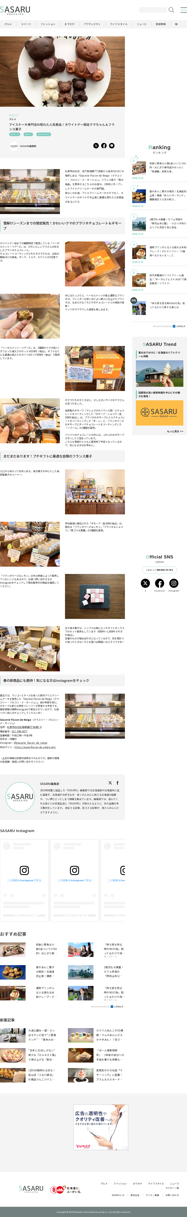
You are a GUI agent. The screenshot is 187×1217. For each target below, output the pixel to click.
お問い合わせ (172, 1195)
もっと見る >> (175, 431)
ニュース (174, 1183)
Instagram (173, 590)
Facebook (159, 590)
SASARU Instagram (17, 830)
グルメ (104, 1183)
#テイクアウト (43, 134)
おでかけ (137, 1183)
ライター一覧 (172, 1188)
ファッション (120, 1183)
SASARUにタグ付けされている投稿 (24, 915)
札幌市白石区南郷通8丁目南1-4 (24, 727)
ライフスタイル (156, 1183)
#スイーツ (15, 134)
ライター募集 (152, 1195)
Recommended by (100, 1006)
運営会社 (135, 1195)
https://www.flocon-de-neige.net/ (35, 747)
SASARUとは (118, 1195)
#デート (28, 134)
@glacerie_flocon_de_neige (30, 742)
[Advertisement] (159, 59)
